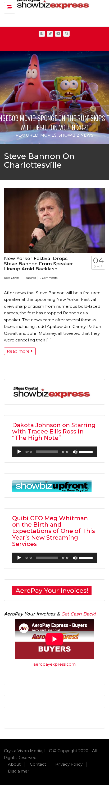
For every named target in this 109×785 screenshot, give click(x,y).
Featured (27, 135)
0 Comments (48, 278)
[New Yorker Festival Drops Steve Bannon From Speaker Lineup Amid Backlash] (54, 220)
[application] (54, 451)
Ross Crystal (12, 278)
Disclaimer (18, 771)
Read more (19, 351)
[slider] (86, 451)
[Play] (19, 451)
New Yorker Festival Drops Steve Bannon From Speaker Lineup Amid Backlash (38, 263)
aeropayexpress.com (54, 664)
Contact (38, 764)
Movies (48, 135)
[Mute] (75, 451)
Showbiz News (75, 135)
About (14, 764)
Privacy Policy (69, 764)
